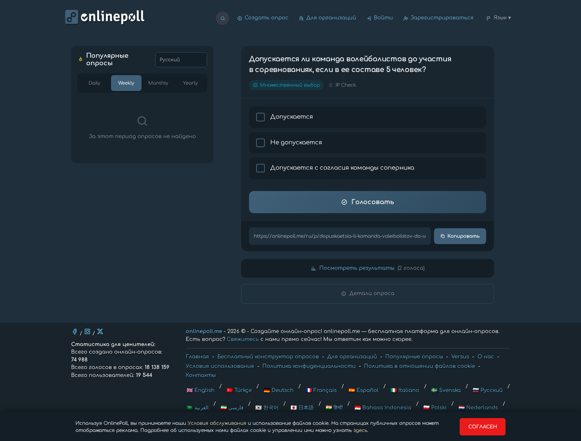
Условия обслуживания (217, 423)
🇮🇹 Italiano (404, 390)
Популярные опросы (414, 357)
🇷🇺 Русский (488, 390)
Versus (460, 357)
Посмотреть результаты (371, 268)
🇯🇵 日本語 (302, 408)
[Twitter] (100, 331)
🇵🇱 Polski (435, 408)
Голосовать (372, 202)
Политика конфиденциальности (309, 366)
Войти (383, 18)
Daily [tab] (94, 83)
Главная (197, 357)
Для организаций (331, 18)
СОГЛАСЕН (482, 427)
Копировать (463, 236)
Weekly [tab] (126, 83)
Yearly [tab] (190, 83)
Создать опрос (267, 18)
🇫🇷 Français (321, 390)
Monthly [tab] (158, 83)
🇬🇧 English (201, 390)
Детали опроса (371, 293)
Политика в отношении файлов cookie (419, 366)
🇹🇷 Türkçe (239, 390)
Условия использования (220, 366)
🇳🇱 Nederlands (478, 408)
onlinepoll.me (204, 331)
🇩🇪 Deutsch (279, 390)
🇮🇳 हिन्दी (334, 408)
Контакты (201, 375)
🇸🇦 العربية (198, 408)
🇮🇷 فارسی (232, 408)
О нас (485, 357)
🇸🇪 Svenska (446, 390)
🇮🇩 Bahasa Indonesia (383, 408)
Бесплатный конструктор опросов (268, 357)
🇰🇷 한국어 (267, 408)
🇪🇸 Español (364, 390)
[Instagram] (87, 331)
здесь (360, 430)
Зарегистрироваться (442, 18)
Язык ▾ (502, 18)
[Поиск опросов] (222, 18)
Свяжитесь (243, 339)
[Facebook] (74, 331)
